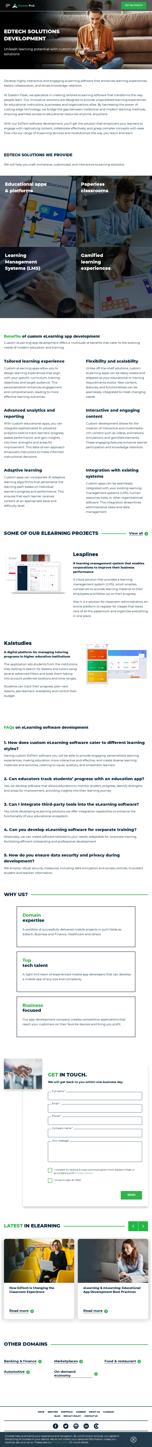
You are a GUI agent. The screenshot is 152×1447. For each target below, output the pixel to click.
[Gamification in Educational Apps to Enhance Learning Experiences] (113, 1261)
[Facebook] (55, 1426)
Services (53, 1412)
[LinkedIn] (86, 1426)
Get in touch (133, 5)
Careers (81, 1412)
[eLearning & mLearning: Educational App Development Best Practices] (39, 1261)
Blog (57, 1416)
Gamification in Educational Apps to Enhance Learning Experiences (111, 1290)
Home (41, 1412)
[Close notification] (131, 1439)
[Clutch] (96, 1426)
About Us (94, 1412)
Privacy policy (84, 1173)
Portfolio (67, 1412)
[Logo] (23, 5)
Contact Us (91, 1416)
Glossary (108, 1412)
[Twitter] (65, 1426)
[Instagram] (76, 1426)
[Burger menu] (8, 5)
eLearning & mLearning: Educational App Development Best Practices (37, 1290)
